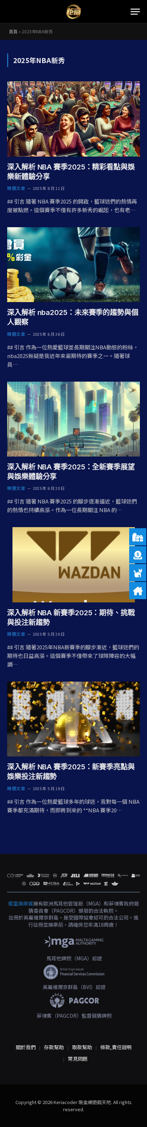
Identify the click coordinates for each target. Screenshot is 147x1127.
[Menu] (135, 12)
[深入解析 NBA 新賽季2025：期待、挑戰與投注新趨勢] (73, 564)
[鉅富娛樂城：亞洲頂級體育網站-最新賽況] (73, 11)
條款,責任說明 (116, 1047)
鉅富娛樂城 (20, 903)
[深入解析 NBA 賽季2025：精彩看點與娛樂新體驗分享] (73, 118)
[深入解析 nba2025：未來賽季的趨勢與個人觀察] (73, 264)
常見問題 (78, 1058)
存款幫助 (54, 1047)
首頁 (13, 31)
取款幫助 (82, 1047)
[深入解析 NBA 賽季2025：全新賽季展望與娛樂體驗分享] (73, 419)
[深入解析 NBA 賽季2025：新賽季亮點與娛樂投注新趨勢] (73, 719)
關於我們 (26, 1047)
